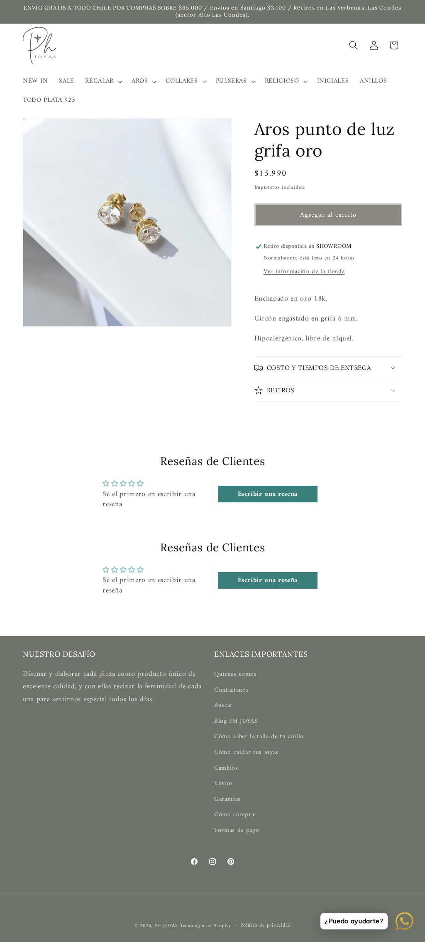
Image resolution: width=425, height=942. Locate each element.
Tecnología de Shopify (205, 925)
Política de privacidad (265, 926)
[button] (103, 81)
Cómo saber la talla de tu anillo (259, 736)
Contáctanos (231, 690)
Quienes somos (235, 674)
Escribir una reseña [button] (268, 494)
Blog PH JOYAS (236, 721)
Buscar (223, 705)
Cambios (226, 768)
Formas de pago (236, 830)
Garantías (227, 799)
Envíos (223, 783)
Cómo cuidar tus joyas (246, 752)
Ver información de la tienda (304, 271)
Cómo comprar (235, 814)
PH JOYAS (166, 925)
